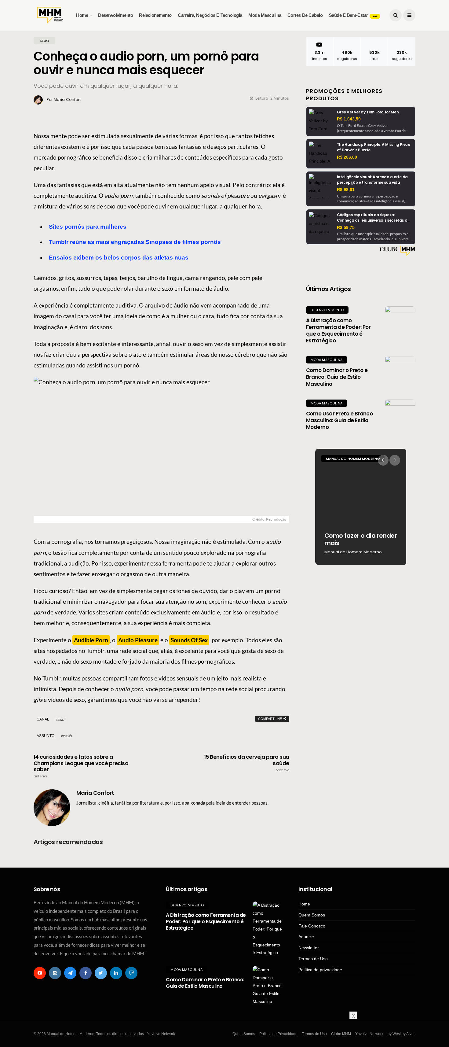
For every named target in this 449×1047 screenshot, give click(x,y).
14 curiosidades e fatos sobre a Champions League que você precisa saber (81, 766)
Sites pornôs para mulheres (87, 226)
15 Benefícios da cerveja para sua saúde (246, 763)
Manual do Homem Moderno (353, 458)
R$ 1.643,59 (349, 118)
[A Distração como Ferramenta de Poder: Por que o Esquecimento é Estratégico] (400, 321)
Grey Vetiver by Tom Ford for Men (368, 112)
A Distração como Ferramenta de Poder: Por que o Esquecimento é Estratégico (338, 330)
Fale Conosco (311, 925)
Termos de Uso (313, 958)
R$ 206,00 (347, 157)
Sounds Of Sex (189, 639)
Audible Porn (91, 639)
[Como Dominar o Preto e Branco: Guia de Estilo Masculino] (400, 371)
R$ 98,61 (346, 189)
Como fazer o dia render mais (360, 539)
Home (82, 15)
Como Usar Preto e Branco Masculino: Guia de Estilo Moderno (339, 420)
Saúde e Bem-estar (353, 15)
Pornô (66, 736)
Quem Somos (311, 914)
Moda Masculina (264, 15)
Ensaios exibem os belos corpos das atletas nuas (118, 257)
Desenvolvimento (115, 15)
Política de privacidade (320, 969)
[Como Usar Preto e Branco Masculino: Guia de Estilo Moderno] (400, 415)
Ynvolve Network (369, 1034)
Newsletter (308, 947)
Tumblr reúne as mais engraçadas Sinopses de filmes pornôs (135, 242)
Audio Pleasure (138, 639)
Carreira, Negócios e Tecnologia (210, 15)
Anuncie (306, 936)
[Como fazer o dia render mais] (361, 507)
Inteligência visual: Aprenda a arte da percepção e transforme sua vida (372, 179)
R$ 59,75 (346, 227)
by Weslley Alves (401, 1034)
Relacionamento (155, 15)
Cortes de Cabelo (305, 15)
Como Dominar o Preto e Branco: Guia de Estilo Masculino (337, 377)
